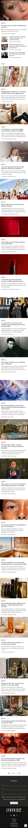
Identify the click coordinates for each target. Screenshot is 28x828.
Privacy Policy (22, 799)
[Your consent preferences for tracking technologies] (25, 825)
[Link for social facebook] (11, 815)
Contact (14, 821)
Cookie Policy (14, 825)
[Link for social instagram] (14, 815)
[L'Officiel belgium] (14, 2)
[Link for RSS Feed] (17, 815)
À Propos (14, 819)
